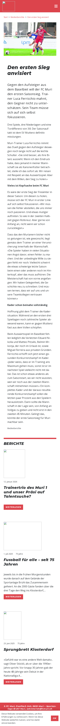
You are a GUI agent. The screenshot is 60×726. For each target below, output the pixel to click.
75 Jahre (19, 554)
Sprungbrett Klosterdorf (29, 649)
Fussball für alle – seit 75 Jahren (29, 562)
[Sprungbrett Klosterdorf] (12, 613)
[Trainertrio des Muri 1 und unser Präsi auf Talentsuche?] (14, 451)
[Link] (8, 6)
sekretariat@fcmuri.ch (39, 709)
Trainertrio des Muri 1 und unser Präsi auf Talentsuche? (25, 492)
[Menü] (56, 6)
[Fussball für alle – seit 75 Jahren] (23, 523)
